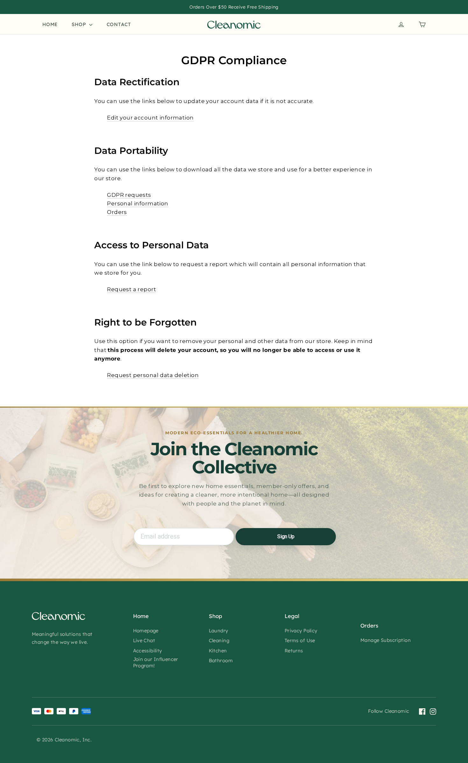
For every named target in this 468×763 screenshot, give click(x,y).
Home (50, 24)
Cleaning (219, 640)
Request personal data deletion (153, 375)
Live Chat (144, 640)
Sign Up (285, 536)
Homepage (146, 631)
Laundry (218, 631)
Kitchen (218, 651)
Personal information (137, 203)
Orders (117, 212)
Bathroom (221, 660)
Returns (294, 651)
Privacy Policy (301, 631)
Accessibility (147, 651)
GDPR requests (129, 195)
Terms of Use (300, 640)
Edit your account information (150, 117)
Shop (80, 24)
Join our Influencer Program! (155, 662)
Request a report (131, 289)
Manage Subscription (385, 640)
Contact (119, 24)
